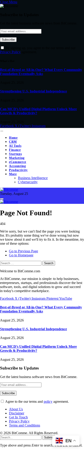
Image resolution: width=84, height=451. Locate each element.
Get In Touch (18, 417)
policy (48, 401)
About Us (16, 409)
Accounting (17, 166)
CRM (13, 141)
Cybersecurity (28, 182)
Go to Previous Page (23, 251)
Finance (15, 150)
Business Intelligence (33, 178)
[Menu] (1, 131)
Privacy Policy (10, 52)
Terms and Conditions (24, 425)
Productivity (18, 170)
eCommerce (17, 162)
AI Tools (15, 145)
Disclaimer (16, 413)
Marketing (17, 158)
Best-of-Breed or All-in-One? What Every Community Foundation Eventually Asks (41, 72)
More (13, 174)
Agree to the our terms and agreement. (36, 401)
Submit (48, 437)
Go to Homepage (21, 255)
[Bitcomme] (9, 189)
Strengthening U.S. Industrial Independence (33, 91)
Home (13, 137)
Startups (15, 154)
